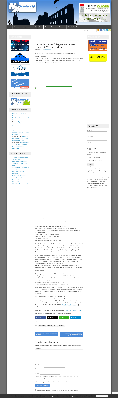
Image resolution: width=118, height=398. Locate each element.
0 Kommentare (47, 49)
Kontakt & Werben (73, 27)
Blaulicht (53, 27)
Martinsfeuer (42, 325)
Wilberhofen (61, 325)
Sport (40, 27)
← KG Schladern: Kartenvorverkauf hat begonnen (46, 333)
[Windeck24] (59, 12)
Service (61, 27)
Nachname (90, 136)
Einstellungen (102, 396)
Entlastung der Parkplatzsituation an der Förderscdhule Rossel (20, 138)
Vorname (89, 130)
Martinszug (49, 325)
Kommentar (38, 348)
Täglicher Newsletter (94, 157)
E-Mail (89, 142)
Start (9, 27)
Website (37, 373)
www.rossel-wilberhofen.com (74, 310)
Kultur (46, 27)
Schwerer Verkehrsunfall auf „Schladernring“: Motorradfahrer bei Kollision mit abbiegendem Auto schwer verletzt (20, 161)
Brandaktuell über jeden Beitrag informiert (96, 153)
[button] (40, 317)
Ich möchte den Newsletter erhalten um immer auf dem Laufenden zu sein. (57, 390)
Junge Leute (26, 27)
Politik (34, 27)
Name (37, 364)
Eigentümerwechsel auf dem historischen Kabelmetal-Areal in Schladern (20, 118)
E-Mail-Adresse (39, 369)
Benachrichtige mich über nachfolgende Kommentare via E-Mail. (53, 382)
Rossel (55, 325)
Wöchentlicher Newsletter (95, 160)
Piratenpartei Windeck (18, 113)
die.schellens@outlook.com (70, 305)
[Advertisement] (59, 38)
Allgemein (17, 27)
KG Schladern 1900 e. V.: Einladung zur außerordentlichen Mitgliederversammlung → (72, 334)
